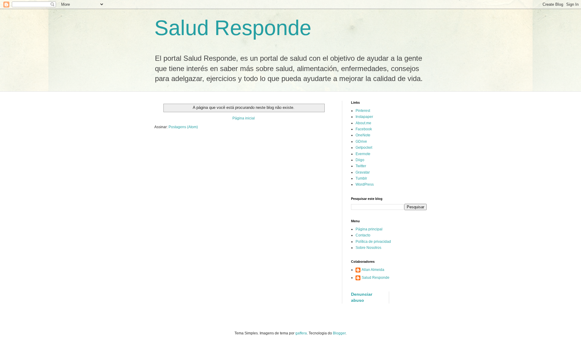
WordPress (365, 184)
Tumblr (361, 178)
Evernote (363, 154)
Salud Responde (232, 28)
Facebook (364, 129)
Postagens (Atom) (183, 127)
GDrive (361, 141)
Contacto (363, 235)
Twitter (361, 166)
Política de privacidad (373, 241)
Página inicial (243, 118)
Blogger (339, 333)
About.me (363, 123)
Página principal (369, 229)
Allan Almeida (373, 270)
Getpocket (364, 147)
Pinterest (363, 111)
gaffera (301, 333)
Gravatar (363, 172)
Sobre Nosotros (368, 248)
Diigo (360, 160)
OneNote (363, 135)
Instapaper (364, 117)
